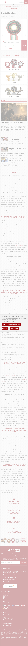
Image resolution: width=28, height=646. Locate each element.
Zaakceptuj (14, 328)
